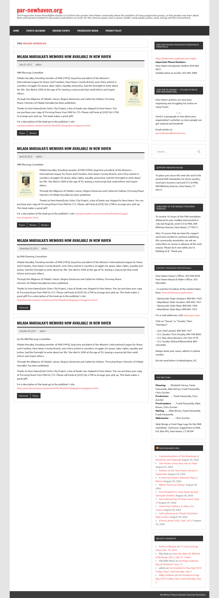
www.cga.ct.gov (192, 315)
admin (38, 64)
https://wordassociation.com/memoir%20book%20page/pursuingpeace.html (57, 388)
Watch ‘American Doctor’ (172, 484)
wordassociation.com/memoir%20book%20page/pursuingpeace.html (53, 125)
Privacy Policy (113, 30)
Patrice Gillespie (167, 546)
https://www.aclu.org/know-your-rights (176, 58)
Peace (22, 133)
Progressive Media (87, 30)
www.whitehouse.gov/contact (177, 292)
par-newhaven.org (39, 10)
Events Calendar (35, 30)
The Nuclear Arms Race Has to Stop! (178, 463)
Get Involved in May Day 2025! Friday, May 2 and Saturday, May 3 (178, 578)
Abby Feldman (166, 574)
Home (16, 30)
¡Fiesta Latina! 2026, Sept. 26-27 (176, 520)
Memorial (23, 307)
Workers (45, 225)
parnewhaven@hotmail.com (170, 132)
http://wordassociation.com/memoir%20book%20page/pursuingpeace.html (57, 299)
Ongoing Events (61, 30)
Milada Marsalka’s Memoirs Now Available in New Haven (64, 56)
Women (33, 133)
